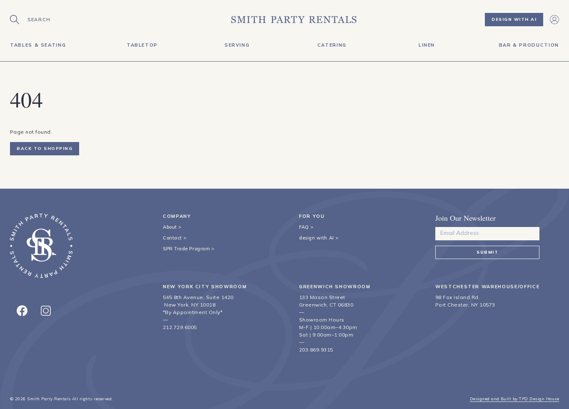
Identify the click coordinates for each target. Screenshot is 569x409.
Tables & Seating (38, 45)
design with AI (316, 238)
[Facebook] (22, 311)
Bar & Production (529, 45)
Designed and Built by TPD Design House (514, 399)
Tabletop (142, 45)
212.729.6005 (180, 327)
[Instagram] (45, 310)
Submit (487, 252)
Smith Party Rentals (48, 399)
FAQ (304, 227)
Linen (427, 45)
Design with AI (514, 19)
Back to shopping (44, 148)
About (170, 227)
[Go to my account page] (554, 19)
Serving (237, 45)
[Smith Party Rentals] (294, 19)
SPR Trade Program (186, 249)
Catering (332, 45)
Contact (172, 238)
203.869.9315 (316, 350)
